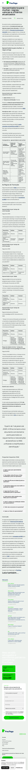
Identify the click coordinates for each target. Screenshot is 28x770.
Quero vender (5, 744)
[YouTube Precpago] (23, 734)
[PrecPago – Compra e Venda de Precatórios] (12, 3)
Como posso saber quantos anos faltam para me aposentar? (12, 497)
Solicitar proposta (14, 717)
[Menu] (3, 3)
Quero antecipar (7, 757)
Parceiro (4, 739)
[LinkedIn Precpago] (25, 734)
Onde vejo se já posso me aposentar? (14, 507)
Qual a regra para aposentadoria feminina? (12, 470)
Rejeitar (12, 767)
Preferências (19, 767)
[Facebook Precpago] (20, 734)
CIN (15, 415)
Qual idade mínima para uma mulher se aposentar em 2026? (13, 486)
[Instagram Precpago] (21, 734)
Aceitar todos (5, 767)
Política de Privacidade (6, 741)
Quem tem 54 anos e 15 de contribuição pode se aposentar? (11, 492)
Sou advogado (5, 742)
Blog (3, 745)
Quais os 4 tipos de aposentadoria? (13, 511)
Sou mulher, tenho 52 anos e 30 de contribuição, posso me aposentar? (12, 476)
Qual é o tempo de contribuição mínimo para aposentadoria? (14, 502)
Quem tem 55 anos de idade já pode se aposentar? (13, 481)
